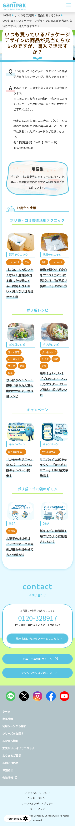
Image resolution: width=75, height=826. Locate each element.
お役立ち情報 (10, 741)
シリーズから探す (13, 733)
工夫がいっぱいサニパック (18, 748)
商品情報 (7, 719)
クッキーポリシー (38, 798)
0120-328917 (37, 618)
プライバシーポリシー (37, 792)
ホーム (6, 711)
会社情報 (7, 777)
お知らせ (7, 770)
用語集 (38, 169)
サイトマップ (37, 809)
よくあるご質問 (11, 755)
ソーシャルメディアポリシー (37, 803)
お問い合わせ (10, 763)
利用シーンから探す (14, 726)
